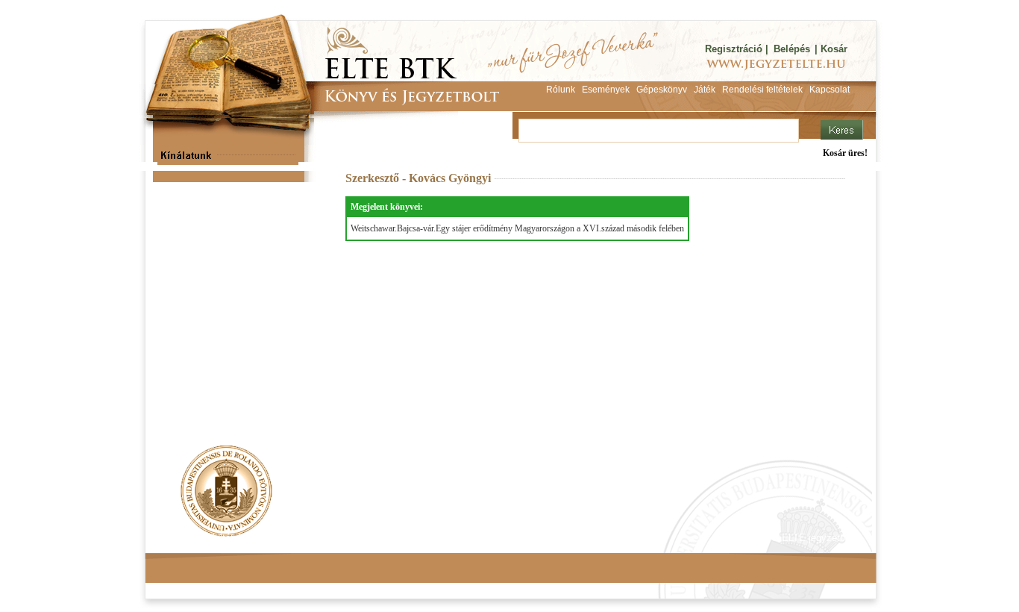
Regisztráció (733, 48)
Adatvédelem (297, 537)
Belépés (792, 48)
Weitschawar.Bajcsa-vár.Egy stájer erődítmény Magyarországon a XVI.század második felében (517, 228)
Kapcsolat (364, 537)
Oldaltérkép (429, 537)
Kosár (834, 48)
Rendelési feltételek (208, 537)
